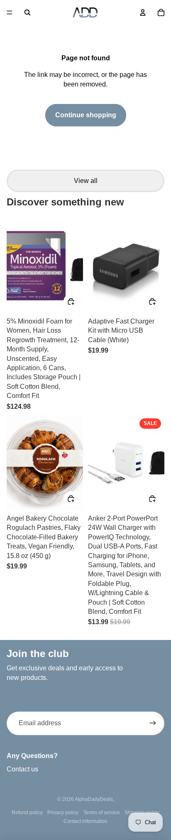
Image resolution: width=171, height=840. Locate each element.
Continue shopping (85, 115)
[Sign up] (153, 723)
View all (86, 180)
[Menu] (9, 12)
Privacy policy (62, 812)
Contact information (85, 821)
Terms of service (101, 812)
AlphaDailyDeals (94, 799)
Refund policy (27, 812)
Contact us (22, 769)
